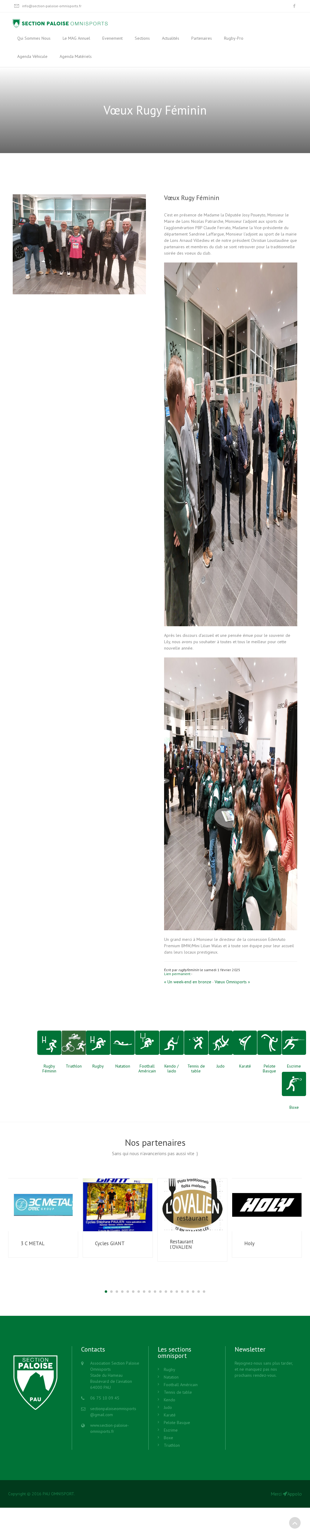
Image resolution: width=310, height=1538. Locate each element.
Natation (171, 1377)
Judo (168, 1407)
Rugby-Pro (233, 38)
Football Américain (181, 1384)
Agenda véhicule (32, 56)
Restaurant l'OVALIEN (181, 1244)
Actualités (170, 38)
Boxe (168, 1437)
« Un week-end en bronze (187, 982)
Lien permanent (177, 974)
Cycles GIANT (110, 1243)
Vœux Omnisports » (232, 982)
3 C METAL (33, 1243)
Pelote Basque (177, 1422)
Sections (142, 38)
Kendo (169, 1400)
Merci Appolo (286, 1494)
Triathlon (172, 1445)
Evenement (112, 38)
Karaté (170, 1415)
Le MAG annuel (76, 38)
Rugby (169, 1369)
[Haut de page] (295, 1523)
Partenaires (201, 38)
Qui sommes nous (34, 38)
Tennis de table (178, 1392)
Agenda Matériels (76, 56)
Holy (249, 1243)
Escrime (171, 1430)
